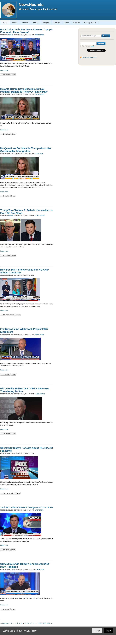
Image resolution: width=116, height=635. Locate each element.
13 (33, 623)
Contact (76, 23)
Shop (66, 23)
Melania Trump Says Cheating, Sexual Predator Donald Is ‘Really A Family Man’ (24, 90)
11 (28, 623)
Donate (57, 23)
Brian (10, 35)
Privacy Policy (90, 23)
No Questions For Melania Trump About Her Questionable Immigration (25, 150)
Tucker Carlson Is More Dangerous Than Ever (26, 507)
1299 (44, 623)
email (92, 46)
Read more (4, 70)
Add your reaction (8, 315)
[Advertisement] (26, 80)
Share (14, 75)
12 (31, 623)
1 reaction (39, 154)
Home (5, 23)
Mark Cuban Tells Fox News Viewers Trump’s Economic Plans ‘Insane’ (26, 31)
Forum (35, 23)
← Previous (4, 623)
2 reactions (39, 94)
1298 (39, 623)
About (14, 23)
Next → (49, 623)
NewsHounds (31, 4)
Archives (25, 23)
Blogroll (46, 23)
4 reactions (39, 35)
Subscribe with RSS (89, 57)
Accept (97, 631)
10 (25, 623)
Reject (108, 631)
